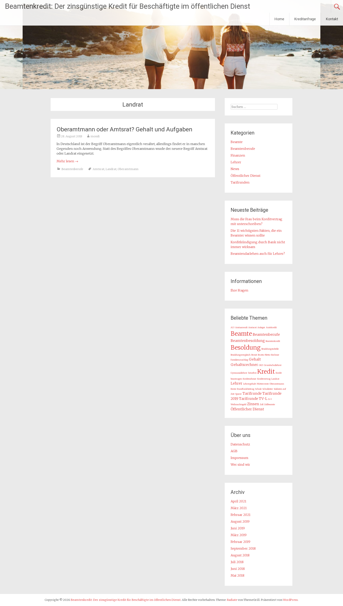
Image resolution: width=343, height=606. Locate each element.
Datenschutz (240, 444)
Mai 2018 (237, 575)
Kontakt (332, 19)
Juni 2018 (238, 569)
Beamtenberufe (72, 169)
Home (279, 19)
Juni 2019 (238, 528)
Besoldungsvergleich (241, 355)
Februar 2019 (240, 542)
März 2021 (239, 508)
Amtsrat (98, 169)
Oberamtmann (128, 169)
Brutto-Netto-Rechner (268, 355)
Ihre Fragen (239, 290)
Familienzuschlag (239, 360)
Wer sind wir (240, 465)
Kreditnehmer (249, 379)
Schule (258, 389)
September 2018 (243, 548)
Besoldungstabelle (270, 349)
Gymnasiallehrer (239, 373)
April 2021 (238, 501)
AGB (234, 451)
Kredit (266, 371)
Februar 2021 (241, 515)
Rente (233, 389)
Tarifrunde (252, 393)
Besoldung (246, 347)
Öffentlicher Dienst (245, 176)
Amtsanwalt (241, 327)
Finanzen (238, 155)
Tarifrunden (240, 182)
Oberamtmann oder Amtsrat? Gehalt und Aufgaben (124, 129)
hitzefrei (252, 373)
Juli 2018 (237, 562)
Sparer (238, 394)
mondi (95, 136)
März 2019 (239, 535)
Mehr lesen (67, 161)
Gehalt (255, 359)
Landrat (111, 169)
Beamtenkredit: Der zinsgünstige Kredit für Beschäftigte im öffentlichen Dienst (127, 6)
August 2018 (240, 555)
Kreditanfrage (305, 19)
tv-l (270, 399)
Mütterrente (263, 384)
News (235, 169)
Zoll (261, 404)
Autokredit (271, 327)
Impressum (239, 458)
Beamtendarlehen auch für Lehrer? (258, 254)
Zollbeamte (269, 404)
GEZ (261, 365)
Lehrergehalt (249, 384)
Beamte (237, 142)
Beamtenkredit (273, 341)
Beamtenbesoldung (248, 341)
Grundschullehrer (273, 365)
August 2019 (240, 521)
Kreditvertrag (264, 379)
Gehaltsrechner (244, 365)
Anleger (261, 327)
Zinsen (253, 404)
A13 (232, 327)
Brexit (254, 355)
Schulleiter (267, 389)
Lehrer (236, 162)
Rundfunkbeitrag (245, 389)
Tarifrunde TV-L (253, 398)
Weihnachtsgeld (238, 404)
